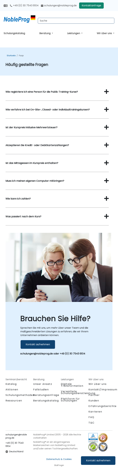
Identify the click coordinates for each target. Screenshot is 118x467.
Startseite (11, 55)
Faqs (21, 55)
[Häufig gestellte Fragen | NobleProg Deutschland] (19, 19)
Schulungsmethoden (20, 395)
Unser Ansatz (42, 384)
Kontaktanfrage (91, 5)
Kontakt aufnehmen (98, 460)
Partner (94, 395)
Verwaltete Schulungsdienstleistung (78, 392)
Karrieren (95, 411)
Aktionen (12, 389)
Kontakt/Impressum (102, 389)
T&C (91, 422)
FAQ (91, 417)
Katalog (11, 384)
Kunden (93, 400)
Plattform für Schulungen (70, 399)
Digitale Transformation (72, 385)
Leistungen (74, 33)
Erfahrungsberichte (102, 406)
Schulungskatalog (14, 33)
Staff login (59, 465)
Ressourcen (14, 400)
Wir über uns (104, 33)
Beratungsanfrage (46, 395)
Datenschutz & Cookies (59, 459)
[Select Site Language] (6, 5)
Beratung (45, 33)
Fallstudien (41, 389)
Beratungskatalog (46, 400)
